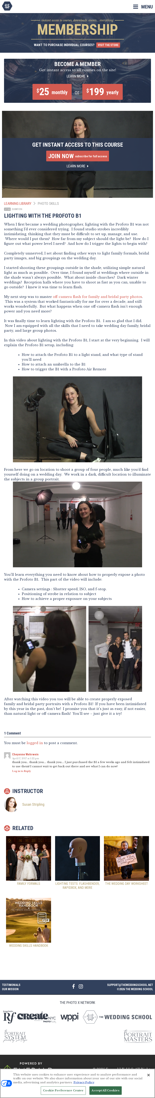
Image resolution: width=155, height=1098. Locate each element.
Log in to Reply (21, 771)
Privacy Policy (83, 1082)
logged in (35, 743)
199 (102, 92)
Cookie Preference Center (63, 1090)
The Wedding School (7, 6)
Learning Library (17, 203)
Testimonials (11, 985)
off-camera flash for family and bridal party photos (97, 297)
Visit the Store (108, 45)
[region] (77, 1083)
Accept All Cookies (105, 1090)
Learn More (76, 76)
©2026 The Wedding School (135, 989)
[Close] (148, 1075)
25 (52, 92)
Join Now (77, 156)
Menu (147, 7)
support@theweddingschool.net (130, 985)
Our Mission (10, 989)
